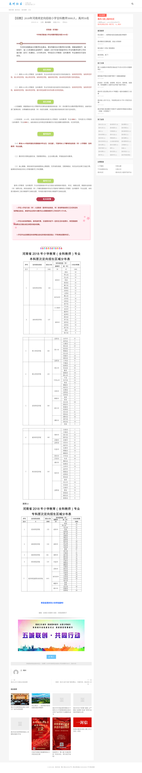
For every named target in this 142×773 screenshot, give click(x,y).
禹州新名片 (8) (114, 124)
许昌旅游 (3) (113, 131)
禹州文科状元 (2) (103, 141)
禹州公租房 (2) (114, 145)
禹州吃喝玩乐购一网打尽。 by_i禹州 (109, 19)
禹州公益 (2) (113, 134)
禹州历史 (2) (101, 138)
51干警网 (100, 166)
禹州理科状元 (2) (126, 141)
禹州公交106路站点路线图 (19, 682)
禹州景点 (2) (125, 134)
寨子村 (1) (101, 155)
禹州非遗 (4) (125, 128)
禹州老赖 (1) (101, 151)
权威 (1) (124, 148)
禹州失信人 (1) (126, 151)
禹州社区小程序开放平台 (123, 172)
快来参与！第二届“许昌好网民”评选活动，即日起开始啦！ (61, 754)
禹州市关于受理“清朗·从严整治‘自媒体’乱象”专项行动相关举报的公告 (82, 710)
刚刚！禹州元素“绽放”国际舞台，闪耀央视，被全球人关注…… (74, 683)
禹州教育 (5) (125, 124)
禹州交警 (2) (101, 145)
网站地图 (92, 767)
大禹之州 (118, 169)
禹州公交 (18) (102, 124)
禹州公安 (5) (101, 128)
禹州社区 (16, 3)
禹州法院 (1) (113, 151)
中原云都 (118, 166)
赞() (52, 657)
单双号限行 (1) (102, 148)
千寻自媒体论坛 (103, 169)
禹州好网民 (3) (102, 134)
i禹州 (24, 670)
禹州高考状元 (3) (126, 131)
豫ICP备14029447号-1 (67, 767)
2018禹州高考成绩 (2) (114, 142)
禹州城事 (24, 10)
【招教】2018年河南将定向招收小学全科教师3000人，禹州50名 (51, 18)
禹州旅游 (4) (113, 128)
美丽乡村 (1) (113, 155)
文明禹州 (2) (125, 145)
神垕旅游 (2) (113, 138)
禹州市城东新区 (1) (126, 155)
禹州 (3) (100, 131)
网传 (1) (112, 148)
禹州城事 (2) (125, 138)
